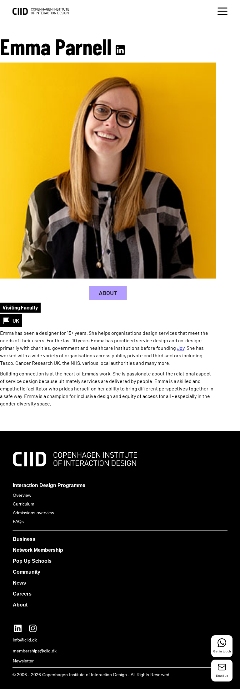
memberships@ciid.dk (35, 650)
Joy (180, 348)
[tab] (108, 293)
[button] (223, 12)
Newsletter (23, 660)
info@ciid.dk (25, 639)
